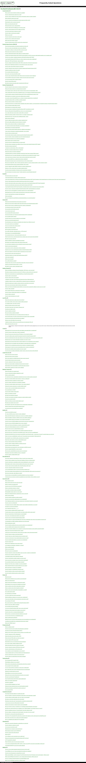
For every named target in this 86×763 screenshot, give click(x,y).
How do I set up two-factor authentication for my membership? (16, 499)
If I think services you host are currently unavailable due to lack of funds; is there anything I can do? (22, 476)
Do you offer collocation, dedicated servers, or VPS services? (16, 231)
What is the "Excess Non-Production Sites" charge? (14, 530)
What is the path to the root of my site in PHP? (13, 636)
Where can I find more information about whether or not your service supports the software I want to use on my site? (25, 286)
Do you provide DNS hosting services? (12, 212)
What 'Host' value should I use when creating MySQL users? (15, 439)
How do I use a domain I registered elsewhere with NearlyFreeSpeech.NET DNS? (19, 57)
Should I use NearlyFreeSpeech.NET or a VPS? (13, 264)
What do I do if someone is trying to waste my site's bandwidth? (16, 704)
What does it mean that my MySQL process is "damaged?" (15, 452)
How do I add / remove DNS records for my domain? (14, 66)
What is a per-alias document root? (11, 23)
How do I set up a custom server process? (12, 38)
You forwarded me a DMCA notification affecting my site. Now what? (17, 521)
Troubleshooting (6, 691)
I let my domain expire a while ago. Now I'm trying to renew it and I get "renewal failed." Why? (21, 90)
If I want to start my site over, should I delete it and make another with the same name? (20, 512)
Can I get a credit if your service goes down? (13, 595)
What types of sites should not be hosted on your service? (15, 610)
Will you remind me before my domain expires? (13, 101)
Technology (5, 658)
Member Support (6, 369)
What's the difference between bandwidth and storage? (14, 240)
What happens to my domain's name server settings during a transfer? (17, 96)
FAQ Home (2, 6)
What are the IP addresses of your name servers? (13, 543)
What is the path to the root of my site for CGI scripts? (14, 645)
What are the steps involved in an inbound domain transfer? (15, 88)
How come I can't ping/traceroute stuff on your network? (15, 515)
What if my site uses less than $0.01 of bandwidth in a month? (16, 589)
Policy (4, 575)
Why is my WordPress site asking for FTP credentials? (14, 719)
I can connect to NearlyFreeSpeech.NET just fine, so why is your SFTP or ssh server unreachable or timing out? (24, 743)
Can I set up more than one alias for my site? (13, 31)
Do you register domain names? (10, 216)
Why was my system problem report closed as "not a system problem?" (17, 384)
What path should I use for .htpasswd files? (12, 25)
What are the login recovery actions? (11, 356)
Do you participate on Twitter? (10, 389)
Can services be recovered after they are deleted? (14, 408)
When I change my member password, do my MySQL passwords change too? (18, 430)
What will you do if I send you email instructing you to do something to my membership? (20, 619)
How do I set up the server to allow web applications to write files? (16, 628)
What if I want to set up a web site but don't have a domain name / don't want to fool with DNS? (21, 236)
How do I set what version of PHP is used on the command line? (16, 42)
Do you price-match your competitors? (12, 223)
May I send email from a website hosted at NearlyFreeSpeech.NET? (17, 602)
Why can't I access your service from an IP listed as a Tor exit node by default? (19, 334)
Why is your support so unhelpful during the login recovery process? (17, 358)
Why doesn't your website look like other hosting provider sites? (16, 242)
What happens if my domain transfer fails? (12, 127)
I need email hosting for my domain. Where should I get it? (15, 177)
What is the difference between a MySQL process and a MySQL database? (18, 417)
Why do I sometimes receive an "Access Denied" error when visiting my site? (18, 710)
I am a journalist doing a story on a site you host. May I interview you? (17, 469)
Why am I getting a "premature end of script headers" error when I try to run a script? (19, 712)
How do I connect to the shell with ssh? (12, 732)
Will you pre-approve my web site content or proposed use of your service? (18, 251)
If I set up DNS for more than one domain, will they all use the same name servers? (19, 77)
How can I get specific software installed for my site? (14, 373)
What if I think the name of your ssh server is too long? (14, 741)
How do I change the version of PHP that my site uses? (14, 647)
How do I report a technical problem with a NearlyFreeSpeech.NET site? (18, 465)
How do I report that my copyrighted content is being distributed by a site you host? (19, 462)
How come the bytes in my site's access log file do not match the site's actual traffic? (20, 316)
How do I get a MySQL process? (10, 412)
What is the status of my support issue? (12, 371)
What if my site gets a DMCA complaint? (12, 604)
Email (4, 173)
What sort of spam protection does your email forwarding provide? (16, 686)
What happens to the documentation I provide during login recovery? (17, 365)
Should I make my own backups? (11, 275)
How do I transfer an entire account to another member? (15, 571)
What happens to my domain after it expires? (13, 107)
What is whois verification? (10, 118)
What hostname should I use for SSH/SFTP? (13, 730)
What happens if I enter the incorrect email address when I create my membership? (19, 347)
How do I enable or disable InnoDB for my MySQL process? (15, 443)
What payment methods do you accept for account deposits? (15, 578)
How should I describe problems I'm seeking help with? (15, 693)
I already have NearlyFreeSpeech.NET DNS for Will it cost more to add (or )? (28, 55)
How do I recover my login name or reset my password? (15, 332)
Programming (6, 625)
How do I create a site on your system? (12, 277)
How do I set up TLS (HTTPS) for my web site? (13, 486)
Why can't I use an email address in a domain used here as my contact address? (19, 190)
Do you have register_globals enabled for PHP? (13, 643)
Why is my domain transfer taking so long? (12, 105)
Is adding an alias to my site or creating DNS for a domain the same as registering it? (20, 281)
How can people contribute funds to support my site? (14, 510)
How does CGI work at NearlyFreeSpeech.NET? (13, 630)
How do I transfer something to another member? (13, 497)
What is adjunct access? (9, 480)
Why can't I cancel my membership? (11, 550)
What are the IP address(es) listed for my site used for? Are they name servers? (19, 64)
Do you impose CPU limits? (10, 600)
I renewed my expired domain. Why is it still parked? (14, 147)
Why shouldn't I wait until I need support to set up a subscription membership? (18, 404)
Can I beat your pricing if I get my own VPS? (13, 207)
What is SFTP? (8, 734)
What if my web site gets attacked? (11, 246)
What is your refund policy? (10, 580)
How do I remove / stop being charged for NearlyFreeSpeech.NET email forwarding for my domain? (22, 188)
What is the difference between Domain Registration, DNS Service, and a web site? (19, 270)
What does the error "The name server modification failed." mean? (16, 116)
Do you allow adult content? (10, 591)
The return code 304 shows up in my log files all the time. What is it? (17, 314)
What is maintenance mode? (10, 523)
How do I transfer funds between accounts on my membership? (16, 539)
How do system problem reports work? (12, 391)
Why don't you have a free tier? (10, 238)
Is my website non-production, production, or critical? (14, 545)
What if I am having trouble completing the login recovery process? (17, 363)
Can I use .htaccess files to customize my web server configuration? (17, 667)
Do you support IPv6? (9, 689)
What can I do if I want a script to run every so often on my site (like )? (18, 632)
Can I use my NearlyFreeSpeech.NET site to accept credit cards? (16, 608)
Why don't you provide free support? (11, 395)
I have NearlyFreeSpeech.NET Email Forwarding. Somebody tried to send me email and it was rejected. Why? (24, 186)
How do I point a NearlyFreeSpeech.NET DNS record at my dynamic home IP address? (20, 75)
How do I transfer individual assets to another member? (15, 573)
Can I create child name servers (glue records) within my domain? (16, 112)
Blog (16, 6)
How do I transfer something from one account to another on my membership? (18, 525)
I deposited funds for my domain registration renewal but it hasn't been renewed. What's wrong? (22, 153)
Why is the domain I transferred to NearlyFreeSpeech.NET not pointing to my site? (19, 109)
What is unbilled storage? (9, 547)
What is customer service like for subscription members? (15, 586)
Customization (6, 10)
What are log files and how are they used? (12, 305)
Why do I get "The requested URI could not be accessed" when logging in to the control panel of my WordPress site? (25, 715)
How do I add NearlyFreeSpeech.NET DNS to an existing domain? (17, 53)
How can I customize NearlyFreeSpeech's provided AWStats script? (17, 758)
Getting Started (6, 268)
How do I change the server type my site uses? (13, 36)
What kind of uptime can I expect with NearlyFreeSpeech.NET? (16, 255)
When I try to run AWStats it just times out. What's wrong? (15, 760)
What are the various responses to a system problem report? (15, 386)
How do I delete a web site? (10, 294)
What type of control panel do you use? (12, 671)
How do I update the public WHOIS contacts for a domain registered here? (18, 166)
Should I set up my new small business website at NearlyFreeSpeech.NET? (18, 249)
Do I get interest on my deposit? (10, 593)
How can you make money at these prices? (12, 225)
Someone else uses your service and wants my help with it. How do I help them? (19, 262)
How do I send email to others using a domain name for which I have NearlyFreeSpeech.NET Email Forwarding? (25, 183)
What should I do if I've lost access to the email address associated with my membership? (20, 330)
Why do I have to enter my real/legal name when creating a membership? (18, 205)
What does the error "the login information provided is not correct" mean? (18, 339)
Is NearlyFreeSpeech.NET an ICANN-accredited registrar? (15, 99)
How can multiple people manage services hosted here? (15, 526)
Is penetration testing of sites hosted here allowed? (14, 556)
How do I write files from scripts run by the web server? (14, 654)
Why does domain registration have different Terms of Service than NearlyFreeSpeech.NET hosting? (22, 144)
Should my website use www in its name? (12, 70)
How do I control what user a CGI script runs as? (13, 649)
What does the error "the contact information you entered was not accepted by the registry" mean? (22, 155)
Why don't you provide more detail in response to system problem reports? (18, 397)
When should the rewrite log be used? (12, 18)
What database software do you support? (12, 662)
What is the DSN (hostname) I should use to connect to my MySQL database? (18, 415)
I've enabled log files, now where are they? (12, 303)
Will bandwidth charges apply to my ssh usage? (13, 491)
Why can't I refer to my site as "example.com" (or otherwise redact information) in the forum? (21, 706)
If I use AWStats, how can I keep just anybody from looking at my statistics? (18, 751)
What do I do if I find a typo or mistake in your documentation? (16, 563)
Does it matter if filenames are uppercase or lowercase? (15, 290)
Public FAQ (7, 6)
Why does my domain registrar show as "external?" (14, 149)
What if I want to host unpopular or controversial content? (15, 582)
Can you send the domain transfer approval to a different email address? (18, 129)
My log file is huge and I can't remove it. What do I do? (14, 307)
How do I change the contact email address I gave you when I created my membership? (20, 552)
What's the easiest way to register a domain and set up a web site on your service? (19, 283)
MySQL (4, 410)
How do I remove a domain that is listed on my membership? (15, 292)
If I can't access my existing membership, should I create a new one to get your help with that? (21, 350)
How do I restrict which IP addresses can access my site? (15, 27)
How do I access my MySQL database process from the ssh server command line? (19, 421)
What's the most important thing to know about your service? (15, 201)
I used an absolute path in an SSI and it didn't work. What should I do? (17, 652)
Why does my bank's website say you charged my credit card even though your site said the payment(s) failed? (24, 528)
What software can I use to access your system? (13, 673)
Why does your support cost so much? (12, 402)
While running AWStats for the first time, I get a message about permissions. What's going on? (21, 756)
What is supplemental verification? (11, 617)
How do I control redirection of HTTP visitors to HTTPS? (15, 29)
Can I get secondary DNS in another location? (13, 79)
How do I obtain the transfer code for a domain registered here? (16, 120)
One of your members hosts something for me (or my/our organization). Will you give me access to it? (22, 471)
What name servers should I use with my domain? (14, 51)
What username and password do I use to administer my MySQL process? (18, 447)
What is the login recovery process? (11, 354)
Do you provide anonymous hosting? (11, 606)
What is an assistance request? (10, 393)
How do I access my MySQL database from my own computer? (16, 423)
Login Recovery (6, 352)
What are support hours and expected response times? (14, 406)
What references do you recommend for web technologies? (15, 641)
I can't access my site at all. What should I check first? (14, 702)
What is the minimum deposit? (10, 227)
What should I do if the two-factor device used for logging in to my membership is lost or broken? (22, 341)
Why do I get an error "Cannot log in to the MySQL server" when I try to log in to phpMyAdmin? (21, 432)
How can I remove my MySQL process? (12, 445)
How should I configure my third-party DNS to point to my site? (16, 49)
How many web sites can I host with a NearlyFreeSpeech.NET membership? (18, 214)
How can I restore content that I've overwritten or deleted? (15, 382)
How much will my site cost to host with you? (13, 253)
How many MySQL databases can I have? (12, 684)
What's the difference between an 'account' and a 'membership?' (16, 597)
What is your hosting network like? (11, 680)
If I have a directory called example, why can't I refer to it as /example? (17, 697)
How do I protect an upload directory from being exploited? (15, 656)
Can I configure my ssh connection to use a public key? (15, 736)
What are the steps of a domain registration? (13, 151)
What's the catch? (8, 576)
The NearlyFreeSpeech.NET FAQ (9, 8)
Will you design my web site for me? (11, 229)
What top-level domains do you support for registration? (15, 138)
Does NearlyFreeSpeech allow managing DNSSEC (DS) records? (17, 164)
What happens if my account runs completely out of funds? (15, 584)
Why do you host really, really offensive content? (13, 473)
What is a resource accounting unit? (11, 484)
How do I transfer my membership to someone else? (14, 569)
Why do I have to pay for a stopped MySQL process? (14, 428)
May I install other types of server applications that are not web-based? (17, 669)
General (4, 199)
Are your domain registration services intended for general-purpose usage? (18, 244)
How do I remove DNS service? (10, 81)
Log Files (5, 298)
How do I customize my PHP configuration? (12, 634)
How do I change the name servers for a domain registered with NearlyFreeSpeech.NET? (21, 68)
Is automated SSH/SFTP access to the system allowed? (15, 745)
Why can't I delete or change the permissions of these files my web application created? (20, 695)
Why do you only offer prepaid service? (12, 220)
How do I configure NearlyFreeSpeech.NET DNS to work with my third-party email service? (21, 62)
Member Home (12, 6)
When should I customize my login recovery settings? (14, 367)
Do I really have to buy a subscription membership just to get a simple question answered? (21, 376)
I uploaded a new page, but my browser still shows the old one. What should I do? (19, 279)
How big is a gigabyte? (9, 682)
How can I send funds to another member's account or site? (15, 558)
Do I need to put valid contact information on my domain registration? (17, 125)
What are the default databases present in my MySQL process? (16, 426)
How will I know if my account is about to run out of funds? (15, 218)
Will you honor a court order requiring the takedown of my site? (16, 613)
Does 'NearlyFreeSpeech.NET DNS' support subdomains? (15, 678)
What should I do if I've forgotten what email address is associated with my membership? (20, 343)
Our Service (5, 478)
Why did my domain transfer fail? (11, 146)
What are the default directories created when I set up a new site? (16, 493)
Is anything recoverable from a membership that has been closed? (16, 621)
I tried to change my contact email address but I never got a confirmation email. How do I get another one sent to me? (25, 519)
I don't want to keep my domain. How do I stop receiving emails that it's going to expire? (20, 157)
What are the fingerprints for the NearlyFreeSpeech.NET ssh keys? (17, 738)
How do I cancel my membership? (11, 502)
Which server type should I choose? (11, 40)
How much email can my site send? (11, 175)
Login (4, 328)
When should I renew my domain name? (12, 140)
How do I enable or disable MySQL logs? (12, 454)
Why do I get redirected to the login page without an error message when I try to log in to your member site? (24, 337)
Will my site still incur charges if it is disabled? (13, 567)
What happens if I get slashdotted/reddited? (12, 233)
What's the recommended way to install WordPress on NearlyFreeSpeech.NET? (19, 273)
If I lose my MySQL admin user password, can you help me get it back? (17, 419)
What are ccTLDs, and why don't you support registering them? (16, 168)
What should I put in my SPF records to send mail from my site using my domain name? (20, 192)
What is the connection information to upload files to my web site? (16, 723)
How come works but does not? (16, 46)
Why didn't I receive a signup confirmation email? (13, 266)
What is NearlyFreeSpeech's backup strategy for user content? (16, 565)
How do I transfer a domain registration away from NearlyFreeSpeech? (17, 136)
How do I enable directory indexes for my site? (13, 14)
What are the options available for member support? (14, 380)
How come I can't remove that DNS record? (12, 73)
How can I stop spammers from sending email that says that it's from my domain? (19, 181)
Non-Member (5, 456)
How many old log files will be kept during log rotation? (14, 318)
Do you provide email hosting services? (12, 209)
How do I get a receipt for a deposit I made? (12, 554)
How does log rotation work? (10, 309)
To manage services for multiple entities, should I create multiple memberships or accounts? (21, 504)
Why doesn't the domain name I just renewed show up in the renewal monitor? (19, 160)
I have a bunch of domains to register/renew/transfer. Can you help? (17, 131)
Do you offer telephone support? (10, 260)
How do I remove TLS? (9, 541)
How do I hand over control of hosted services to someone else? (16, 536)
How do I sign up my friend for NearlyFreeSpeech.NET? (15, 517)
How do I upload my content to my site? (12, 725)
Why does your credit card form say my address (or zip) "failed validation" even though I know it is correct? (23, 708)
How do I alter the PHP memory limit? (11, 639)
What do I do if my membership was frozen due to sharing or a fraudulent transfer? (19, 345)
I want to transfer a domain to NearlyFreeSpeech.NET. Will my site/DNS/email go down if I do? (21, 94)
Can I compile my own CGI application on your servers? (15, 650)
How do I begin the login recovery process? (12, 360)
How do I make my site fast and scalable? (12, 33)
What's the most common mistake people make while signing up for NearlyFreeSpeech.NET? (21, 203)
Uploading (5, 721)
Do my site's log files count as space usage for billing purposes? (16, 301)
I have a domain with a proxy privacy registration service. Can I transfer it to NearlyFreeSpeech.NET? (23, 92)
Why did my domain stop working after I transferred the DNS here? (16, 83)
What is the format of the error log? (11, 323)
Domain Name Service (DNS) (9, 44)
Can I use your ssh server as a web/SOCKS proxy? (14, 615)
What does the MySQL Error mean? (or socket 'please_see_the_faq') (29, 434)
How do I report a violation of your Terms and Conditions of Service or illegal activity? (20, 460)
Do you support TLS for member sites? (12, 665)
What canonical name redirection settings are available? (15, 12)
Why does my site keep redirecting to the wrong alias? (14, 699)
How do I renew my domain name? (11, 133)
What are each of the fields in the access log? (13, 320)
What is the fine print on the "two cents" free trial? (13, 482)
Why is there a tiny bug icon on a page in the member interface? (16, 717)
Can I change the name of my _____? (11, 508)
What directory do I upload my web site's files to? (13, 728)
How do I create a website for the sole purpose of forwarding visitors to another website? (20, 16)
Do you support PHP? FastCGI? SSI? (11, 660)
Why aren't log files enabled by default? (12, 312)
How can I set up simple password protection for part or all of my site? (17, 749)
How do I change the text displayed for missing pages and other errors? (17, 20)
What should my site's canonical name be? (12, 22)
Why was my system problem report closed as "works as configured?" (17, 378)
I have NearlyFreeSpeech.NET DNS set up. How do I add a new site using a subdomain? (21, 59)
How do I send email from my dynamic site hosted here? (15, 194)
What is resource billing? (9, 495)
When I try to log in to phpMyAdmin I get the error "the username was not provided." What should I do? (23, 436)
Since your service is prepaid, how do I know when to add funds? (16, 560)
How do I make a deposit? (9, 288)
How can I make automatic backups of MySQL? (13, 441)
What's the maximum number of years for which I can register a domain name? (19, 114)
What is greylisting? (8, 196)
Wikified (4, 747)
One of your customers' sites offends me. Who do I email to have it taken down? (19, 458)
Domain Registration (7, 85)
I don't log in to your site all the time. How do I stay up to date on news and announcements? (21, 532)
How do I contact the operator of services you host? (14, 467)
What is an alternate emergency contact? (12, 488)
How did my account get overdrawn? (11, 506)
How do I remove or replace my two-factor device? (14, 534)
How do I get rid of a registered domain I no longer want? (15, 142)
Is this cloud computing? (9, 257)
